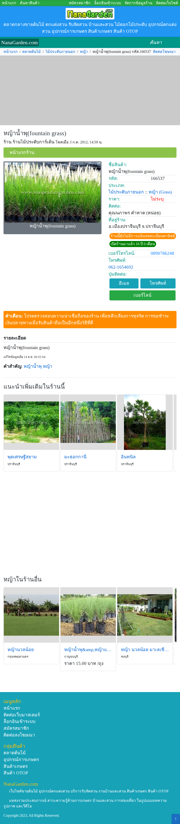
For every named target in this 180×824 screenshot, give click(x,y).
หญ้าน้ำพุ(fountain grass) (35, 133)
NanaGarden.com (19, 42)
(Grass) (165, 192)
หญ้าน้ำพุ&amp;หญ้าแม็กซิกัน (88, 649)
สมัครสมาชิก (79, 3)
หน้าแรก (9, 3)
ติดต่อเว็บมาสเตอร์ (22, 714)
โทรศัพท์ (158, 283)
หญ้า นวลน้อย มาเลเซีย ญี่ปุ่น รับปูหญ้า (145, 649)
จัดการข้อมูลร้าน (138, 3)
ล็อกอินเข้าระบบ (107, 3)
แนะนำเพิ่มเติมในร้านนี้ (34, 386)
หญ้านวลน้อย (21, 649)
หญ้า (84, 52)
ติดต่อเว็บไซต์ (167, 3)
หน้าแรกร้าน (22, 152)
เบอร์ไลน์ (142, 295)
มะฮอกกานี (75, 456)
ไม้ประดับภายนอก (60, 52)
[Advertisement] (90, 90)
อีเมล (124, 283)
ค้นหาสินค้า (29, 3)
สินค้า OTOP (16, 772)
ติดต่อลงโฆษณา (19, 735)
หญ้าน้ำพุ (33, 366)
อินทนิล (128, 456)
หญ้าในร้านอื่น (23, 579)
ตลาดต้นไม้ (31, 52)
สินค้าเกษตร (16, 766)
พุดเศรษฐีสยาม (22, 456)
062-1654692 (121, 267)
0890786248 (162, 253)
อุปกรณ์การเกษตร (21, 759)
